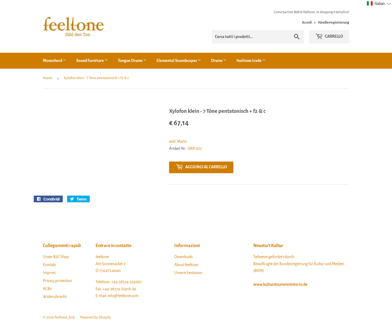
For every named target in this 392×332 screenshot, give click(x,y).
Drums (217, 61)
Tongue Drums (130, 61)
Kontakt (49, 265)
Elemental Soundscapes (177, 61)
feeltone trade (249, 61)
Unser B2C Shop (56, 257)
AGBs (47, 289)
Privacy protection (57, 281)
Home (47, 78)
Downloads (183, 257)
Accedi (307, 22)
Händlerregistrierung (333, 22)
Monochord (53, 61)
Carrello (333, 36)
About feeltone (186, 265)
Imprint (49, 273)
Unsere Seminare (188, 273)
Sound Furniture (90, 61)
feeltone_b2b (65, 317)
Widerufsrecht (54, 297)
